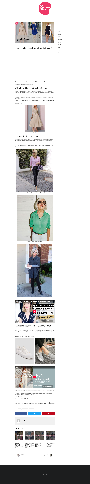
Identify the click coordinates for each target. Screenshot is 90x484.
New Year (59, 44)
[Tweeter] (34, 413)
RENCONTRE (60, 49)
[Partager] (21, 413)
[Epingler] (48, 413)
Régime (59, 47)
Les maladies (60, 39)
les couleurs (60, 36)
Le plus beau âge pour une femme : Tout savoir (27, 455)
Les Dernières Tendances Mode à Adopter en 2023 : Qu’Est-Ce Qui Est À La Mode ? (19, 445)
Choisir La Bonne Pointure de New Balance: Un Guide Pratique (38, 445)
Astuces (59, 32)
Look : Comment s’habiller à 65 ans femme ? (22, 398)
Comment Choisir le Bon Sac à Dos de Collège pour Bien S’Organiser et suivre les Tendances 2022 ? (29, 445)
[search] (73, 24)
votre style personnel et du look (48, 92)
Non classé (60, 45)
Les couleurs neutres (20, 140)
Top (58, 52)
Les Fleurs (59, 37)
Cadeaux (59, 34)
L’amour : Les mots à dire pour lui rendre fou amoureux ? (42, 455)
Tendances (59, 50)
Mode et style (16, 45)
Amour (59, 31)
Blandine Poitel (26, 420)
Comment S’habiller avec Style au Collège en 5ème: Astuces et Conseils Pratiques (50, 445)
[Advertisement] (35, 58)
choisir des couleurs (26, 143)
